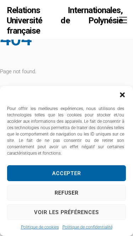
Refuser (67, 193)
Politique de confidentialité (87, 227)
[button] (122, 94)
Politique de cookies (40, 227)
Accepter (66, 173)
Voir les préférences (66, 212)
